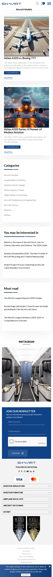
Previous (1, 376)
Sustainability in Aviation (15, 180)
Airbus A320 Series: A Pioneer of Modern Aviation (23, 131)
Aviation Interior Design (14, 185)
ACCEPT (25, 575)
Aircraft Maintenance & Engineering (20, 200)
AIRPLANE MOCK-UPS (13, 499)
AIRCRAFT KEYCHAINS (13, 505)
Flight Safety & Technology (16, 195)
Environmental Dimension (26, 559)
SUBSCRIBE (16, 453)
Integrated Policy (26, 562)
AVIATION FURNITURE (13, 492)
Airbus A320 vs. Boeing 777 (20, 58)
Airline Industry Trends (14, 190)
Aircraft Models (11, 175)
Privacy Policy (26, 554)
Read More (8, 78)
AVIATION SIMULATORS (14, 486)
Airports (7, 210)
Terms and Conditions (26, 556)
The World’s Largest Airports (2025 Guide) (23, 298)
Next (51, 376)
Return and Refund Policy (26, 548)
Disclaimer (26, 551)
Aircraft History (11, 205)
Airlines (7, 215)
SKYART (7, 512)
